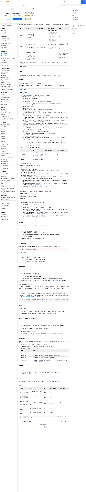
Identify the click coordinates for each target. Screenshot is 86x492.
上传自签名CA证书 (37, 184)
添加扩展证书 (42, 167)
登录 (83, 1)
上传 (54, 170)
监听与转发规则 (35, 7)
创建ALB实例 (24, 74)
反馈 (46, 426)
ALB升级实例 (23, 416)
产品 (15, 1)
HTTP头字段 (27, 139)
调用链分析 (40, 361)
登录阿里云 (18, 19)
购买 (51, 170)
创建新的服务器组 (54, 280)
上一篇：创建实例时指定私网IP (26, 421)
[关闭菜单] (2, 2)
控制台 (76, 1)
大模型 (12, 1)
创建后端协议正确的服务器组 (30, 296)
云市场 (28, 1)
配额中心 (65, 112)
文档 (71, 1)
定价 (25, 1)
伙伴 (32, 1)
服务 (34, 1)
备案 (73, 1)
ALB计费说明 (57, 381)
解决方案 (18, 1)
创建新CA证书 (27, 181)
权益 (22, 1)
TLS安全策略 (32, 175)
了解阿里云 (39, 1)
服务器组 (29, 74)
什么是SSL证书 (38, 155)
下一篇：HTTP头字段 (64, 421)
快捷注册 (7, 19)
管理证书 (58, 75)
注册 (79, 1)
